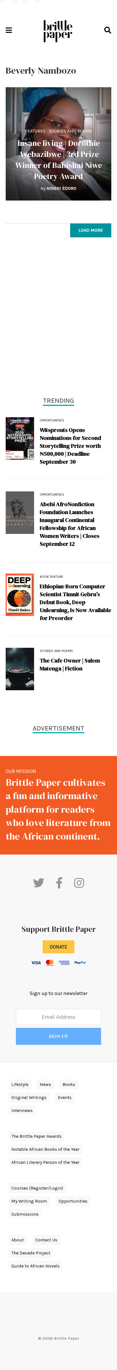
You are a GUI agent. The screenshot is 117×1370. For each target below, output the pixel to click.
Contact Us (46, 1240)
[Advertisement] (58, 318)
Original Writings (29, 1097)
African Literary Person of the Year (45, 1162)
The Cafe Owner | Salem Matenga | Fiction (70, 664)
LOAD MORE (91, 230)
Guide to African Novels (35, 1266)
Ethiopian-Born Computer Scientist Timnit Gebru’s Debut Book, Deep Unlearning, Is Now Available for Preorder (75, 602)
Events (65, 1097)
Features (35, 131)
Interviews (22, 1110)
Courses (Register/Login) (37, 1188)
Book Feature (51, 577)
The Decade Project (30, 1253)
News (45, 1084)
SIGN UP (58, 1036)
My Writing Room (29, 1201)
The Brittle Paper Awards (36, 1136)
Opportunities (52, 420)
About (17, 1240)
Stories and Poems (70, 131)
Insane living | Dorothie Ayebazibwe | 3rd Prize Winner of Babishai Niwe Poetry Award (58, 160)
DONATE (58, 947)
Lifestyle (19, 1084)
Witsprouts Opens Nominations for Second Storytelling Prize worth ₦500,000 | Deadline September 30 (70, 446)
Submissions (25, 1214)
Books (68, 1084)
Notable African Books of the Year (45, 1149)
